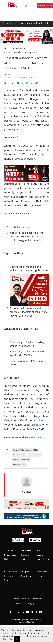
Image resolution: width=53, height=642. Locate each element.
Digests (40, 555)
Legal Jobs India (34, 455)
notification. (35, 437)
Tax (38, 551)
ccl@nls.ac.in (34, 424)
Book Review (26, 576)
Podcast (40, 576)
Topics (8, 22)
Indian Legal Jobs (19, 455)
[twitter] (22, 83)
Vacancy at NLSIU (19, 465)
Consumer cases (10, 572)
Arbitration (25, 559)
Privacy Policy (7, 639)
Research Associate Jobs (21, 460)
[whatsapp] (27, 83)
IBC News (25, 555)
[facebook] (18, 83)
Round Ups (8, 576)
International (9, 580)
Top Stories (19, 22)
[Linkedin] (32, 83)
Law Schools (26, 551)
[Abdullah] (26, 481)
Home (7, 48)
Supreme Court (34, 22)
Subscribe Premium (45, 6)
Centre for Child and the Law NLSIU (25, 450)
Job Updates (17, 48)
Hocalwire (31, 622)
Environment (42, 572)
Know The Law (43, 559)
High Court (8, 559)
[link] (36, 83)
